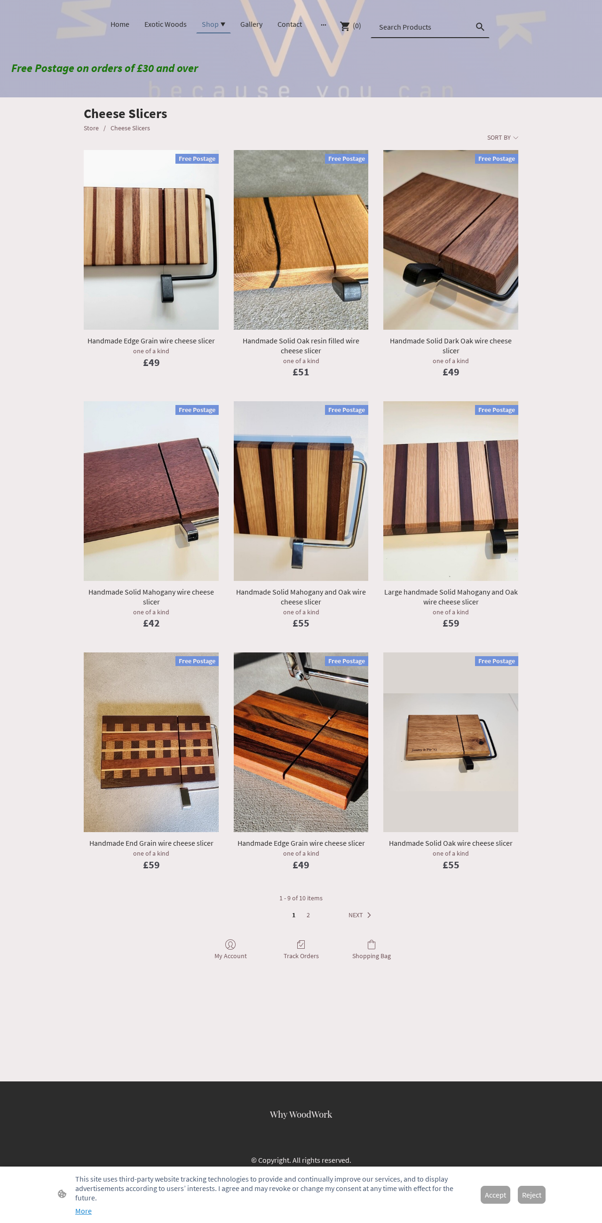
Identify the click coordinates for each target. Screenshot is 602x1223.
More (83, 1210)
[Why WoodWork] (301, 1128)
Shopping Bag (371, 956)
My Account (230, 956)
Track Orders (301, 956)
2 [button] (308, 915)
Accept (495, 1194)
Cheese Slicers (130, 128)
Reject (531, 1194)
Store (91, 128)
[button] (362, 915)
